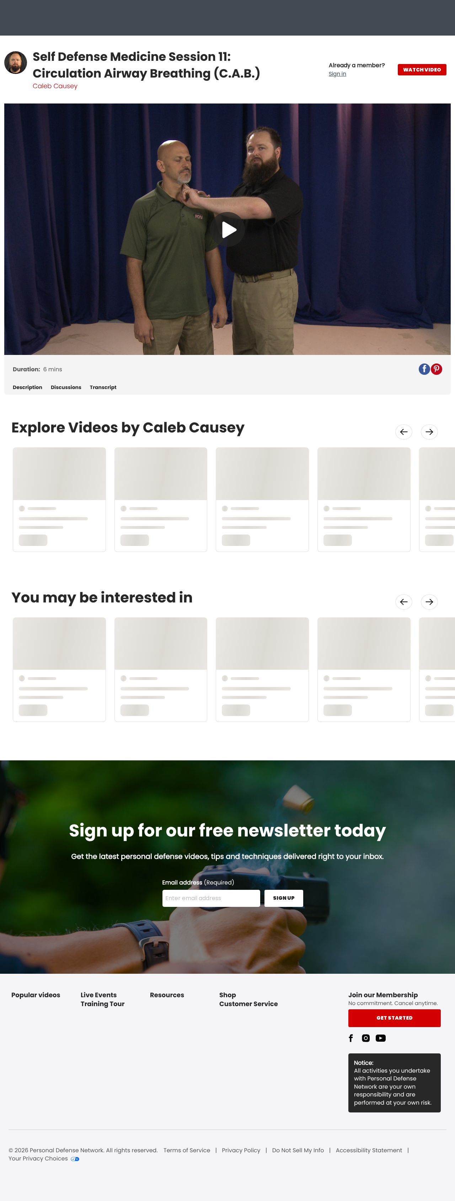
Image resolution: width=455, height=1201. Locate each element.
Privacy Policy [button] (241, 1150)
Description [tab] (27, 387)
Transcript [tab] (103, 387)
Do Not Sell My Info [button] (298, 1150)
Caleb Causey (55, 86)
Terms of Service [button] (187, 1150)
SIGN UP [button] (284, 898)
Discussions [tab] (66, 387)
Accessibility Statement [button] (369, 1150)
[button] (357, 69)
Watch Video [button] (422, 69)
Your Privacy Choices (38, 1159)
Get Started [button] (394, 1017)
